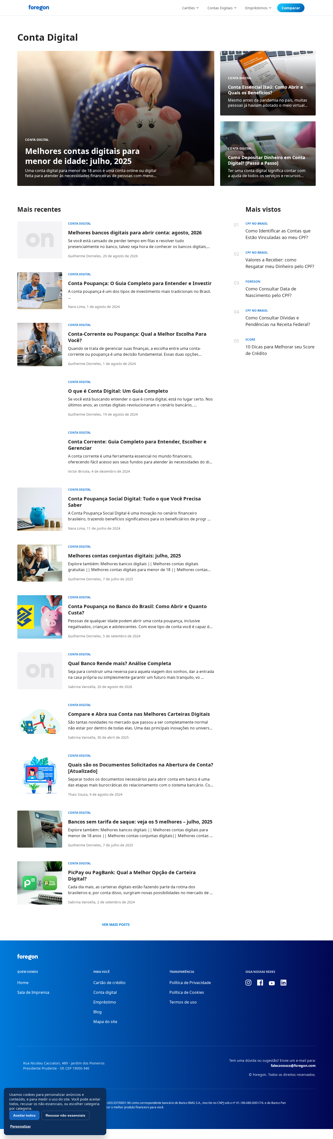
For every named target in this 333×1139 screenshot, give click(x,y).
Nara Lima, (77, 306)
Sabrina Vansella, (82, 686)
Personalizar (20, 1126)
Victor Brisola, (79, 471)
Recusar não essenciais (65, 1115)
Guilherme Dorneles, (85, 256)
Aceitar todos (24, 1115)
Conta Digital (37, 140)
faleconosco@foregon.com (293, 1065)
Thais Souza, (78, 794)
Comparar (291, 7)
